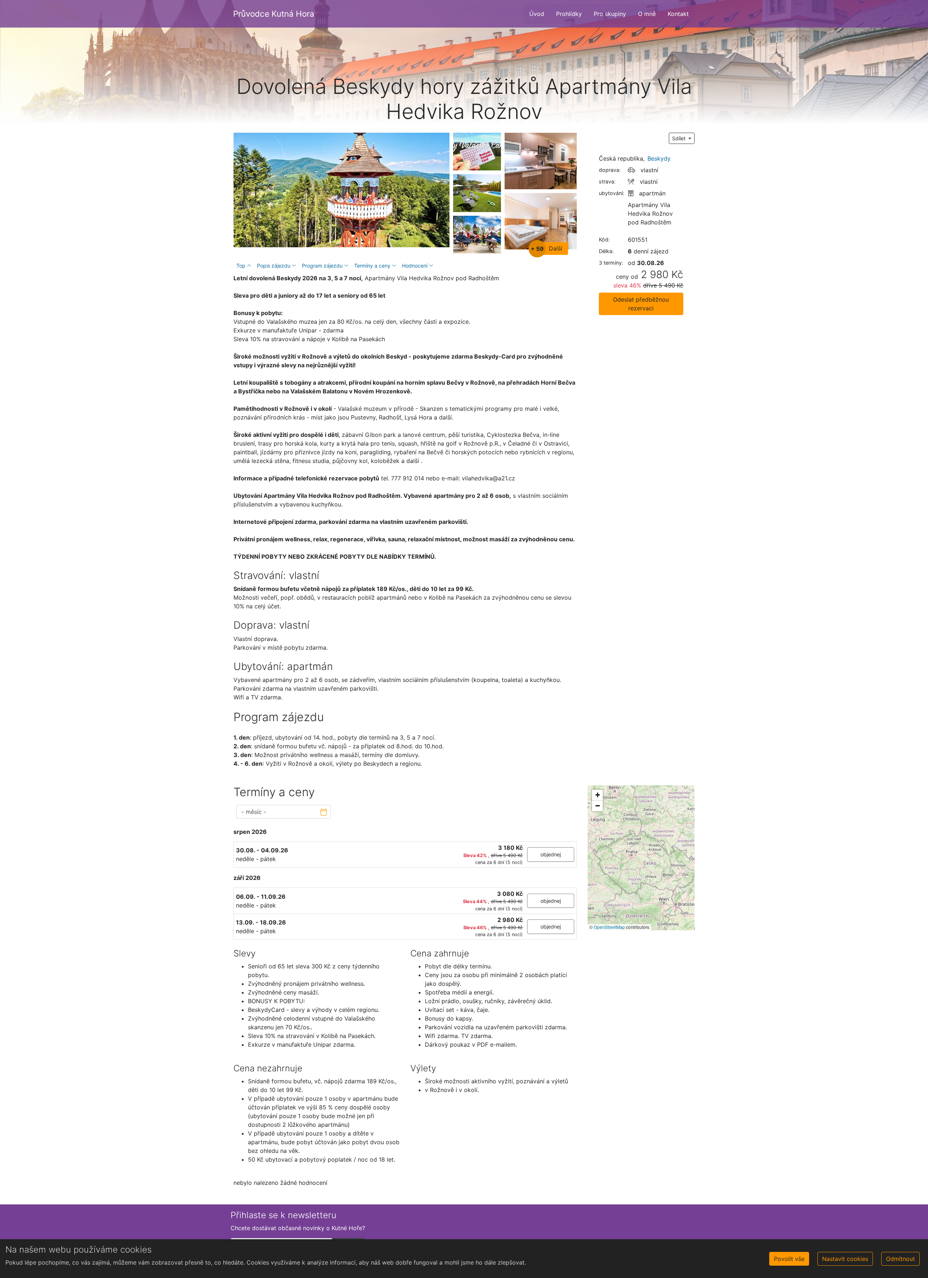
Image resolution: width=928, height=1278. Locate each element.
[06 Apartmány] (541, 221)
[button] (597, 795)
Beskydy (659, 158)
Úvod (536, 13)
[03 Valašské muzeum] (477, 234)
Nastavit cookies (845, 1258)
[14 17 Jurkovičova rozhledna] (341, 190)
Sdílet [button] (679, 138)
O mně (647, 13)
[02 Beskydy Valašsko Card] (477, 151)
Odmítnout (900, 1258)
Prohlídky (569, 13)
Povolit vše (789, 1258)
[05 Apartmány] (541, 161)
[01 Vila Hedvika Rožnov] (477, 193)
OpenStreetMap (609, 927)
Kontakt (678, 13)
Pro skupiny (610, 13)
